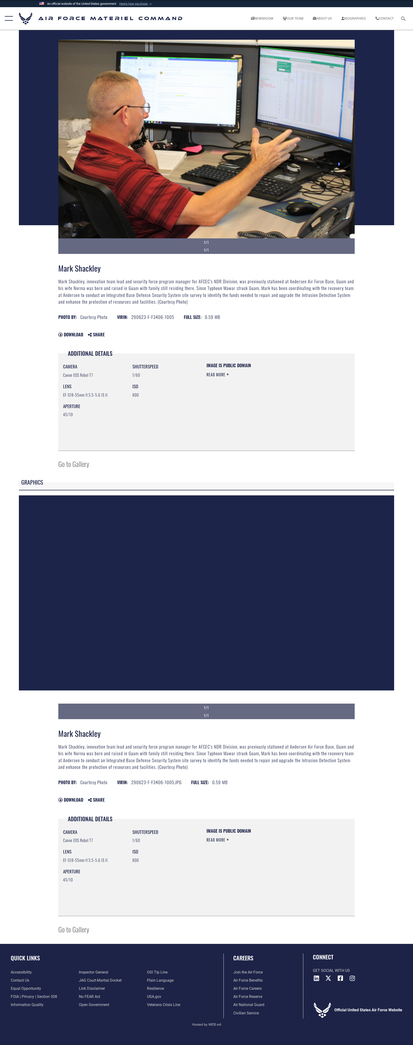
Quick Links (25, 957)
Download (73, 334)
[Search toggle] (404, 18)
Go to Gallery (73, 464)
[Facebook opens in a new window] (340, 978)
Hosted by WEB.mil (206, 1024)
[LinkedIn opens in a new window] (316, 978)
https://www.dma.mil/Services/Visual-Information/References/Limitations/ (252, 408)
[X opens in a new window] (328, 978)
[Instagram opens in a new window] (352, 978)
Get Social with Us (331, 970)
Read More (216, 375)
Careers (243, 957)
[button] (136, 3)
